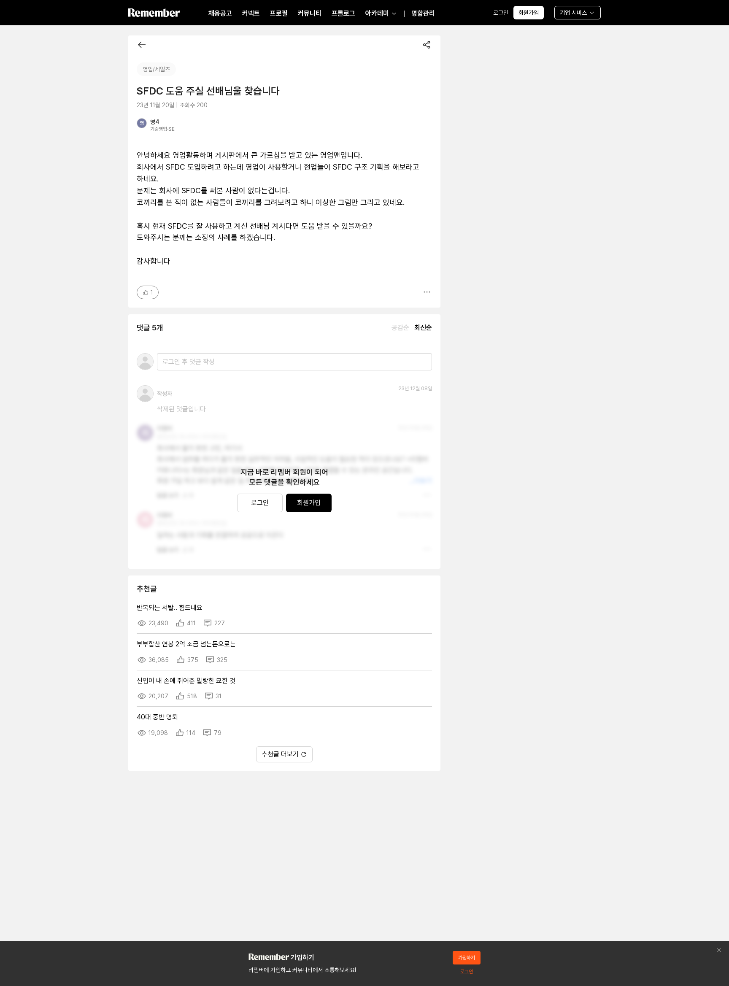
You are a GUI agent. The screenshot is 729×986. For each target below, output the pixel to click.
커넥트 (251, 13)
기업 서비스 (573, 12)
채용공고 (220, 13)
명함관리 (423, 13)
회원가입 (528, 12)
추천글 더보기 (280, 754)
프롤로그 (343, 13)
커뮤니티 (309, 13)
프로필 (279, 13)
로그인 (500, 12)
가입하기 (466, 958)
